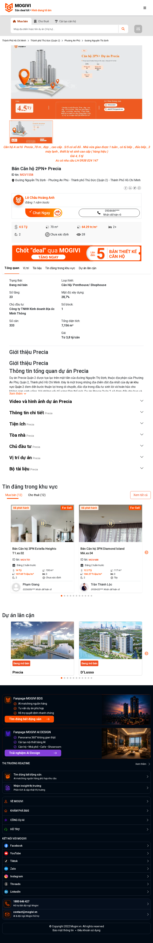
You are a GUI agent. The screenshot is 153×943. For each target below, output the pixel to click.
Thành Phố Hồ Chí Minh (14, 40)
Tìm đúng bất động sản (25, 719)
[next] (146, 552)
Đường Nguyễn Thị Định (97, 40)
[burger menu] (145, 8)
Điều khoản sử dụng (88, 930)
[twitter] (134, 187)
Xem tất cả (140, 495)
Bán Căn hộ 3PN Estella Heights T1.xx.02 (34, 551)
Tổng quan (11, 268)
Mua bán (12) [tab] (13, 495)
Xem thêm (140, 764)
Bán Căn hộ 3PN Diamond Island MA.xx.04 (102, 551)
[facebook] (126, 187)
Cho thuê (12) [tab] (37, 495)
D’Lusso (87, 672)
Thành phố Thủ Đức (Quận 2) (45, 40)
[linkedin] (130, 187)
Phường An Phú (72, 40)
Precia (18, 672)
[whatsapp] (139, 187)
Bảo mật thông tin (63, 930)
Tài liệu (37, 268)
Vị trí (26, 268)
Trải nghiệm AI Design (24, 753)
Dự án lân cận (87, 268)
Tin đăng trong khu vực (60, 268)
